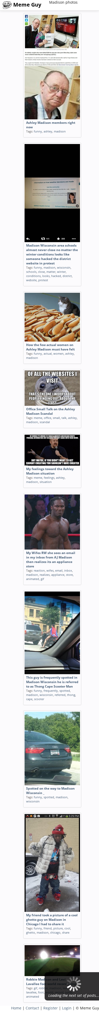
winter (61, 272)
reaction (39, 570)
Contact (32, 1007)
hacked (56, 276)
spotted (64, 691)
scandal (45, 422)
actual (48, 353)
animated (32, 579)
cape (29, 699)
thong (71, 695)
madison (60, 131)
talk (64, 418)
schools (31, 272)
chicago (55, 932)
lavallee (31, 992)
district (67, 276)
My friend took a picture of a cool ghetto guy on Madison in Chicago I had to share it (52, 919)
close (41, 272)
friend (48, 928)
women (58, 353)
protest (43, 280)
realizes (45, 575)
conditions (33, 276)
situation (46, 482)
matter (50, 272)
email (59, 570)
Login (67, 1007)
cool (67, 928)
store (69, 575)
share (65, 932)
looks (46, 276)
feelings (49, 478)
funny (38, 131)
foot (41, 992)
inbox (68, 570)
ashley (48, 131)
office (47, 418)
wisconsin (63, 267)
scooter (39, 699)
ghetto (30, 932)
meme (38, 418)
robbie (43, 988)
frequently (51, 691)
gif (42, 579)
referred (60, 695)
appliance (57, 575)
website (31, 280)
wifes (50, 570)
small (56, 418)
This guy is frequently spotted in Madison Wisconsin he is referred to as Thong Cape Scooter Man (52, 681)
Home (16, 1007)
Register (50, 1007)
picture (58, 928)
